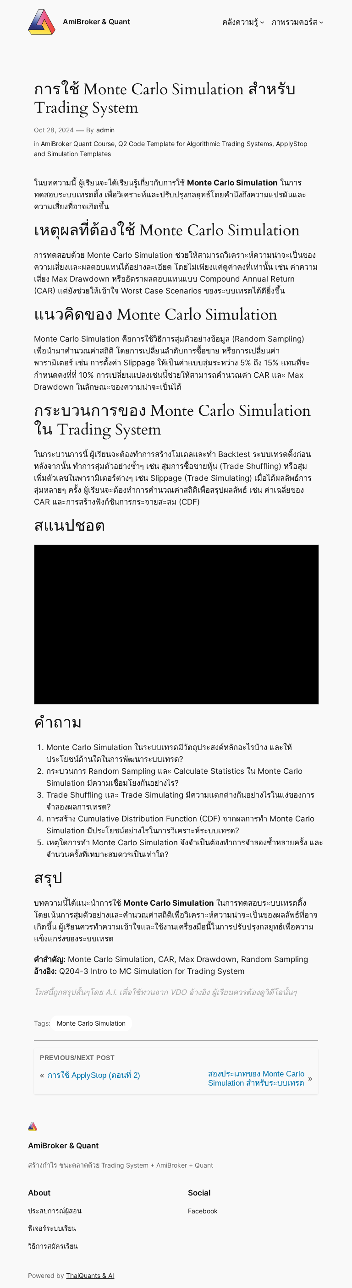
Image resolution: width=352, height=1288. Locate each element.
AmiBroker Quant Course (78, 143)
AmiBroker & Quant (96, 21)
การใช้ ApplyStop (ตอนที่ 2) (94, 1075)
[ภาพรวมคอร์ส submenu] (321, 22)
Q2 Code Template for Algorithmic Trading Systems (195, 143)
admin (105, 130)
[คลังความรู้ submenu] (262, 22)
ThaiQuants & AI (90, 1275)
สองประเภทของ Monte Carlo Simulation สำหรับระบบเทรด (256, 1078)
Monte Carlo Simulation (91, 1023)
